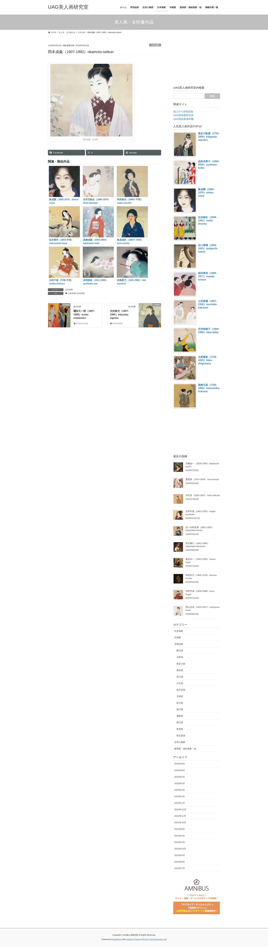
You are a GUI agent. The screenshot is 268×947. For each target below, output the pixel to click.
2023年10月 (180, 849)
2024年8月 (179, 829)
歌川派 (179, 703)
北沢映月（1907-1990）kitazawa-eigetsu (119, 314)
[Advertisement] (196, 62)
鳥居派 (179, 729)
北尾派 (179, 657)
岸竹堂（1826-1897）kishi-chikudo (203, 495)
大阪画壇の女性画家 (76, 293)
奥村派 (179, 670)
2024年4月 (179, 835)
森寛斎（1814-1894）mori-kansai (202, 479)
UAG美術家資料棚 (183, 119)
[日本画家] (59, 314)
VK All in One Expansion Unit (154, 939)
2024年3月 (179, 842)
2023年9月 (179, 855)
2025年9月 (179, 763)
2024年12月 (180, 809)
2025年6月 (179, 777)
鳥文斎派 (180, 735)
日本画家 (155, 45)
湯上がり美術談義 (183, 111)
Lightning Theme (133, 939)
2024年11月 (180, 816)
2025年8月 (179, 770)
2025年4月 (179, 783)
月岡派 (179, 696)
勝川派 (179, 650)
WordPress (116, 939)
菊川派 (179, 709)
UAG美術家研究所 (183, 115)
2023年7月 (179, 868)
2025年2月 (179, 796)
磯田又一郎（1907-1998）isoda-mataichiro (84, 314)
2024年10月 (180, 822)
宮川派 (179, 677)
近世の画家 (179, 742)
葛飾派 (179, 716)
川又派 (179, 683)
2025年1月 (179, 803)
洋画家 (177, 637)
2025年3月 (179, 790)
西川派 (179, 722)
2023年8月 (179, 862)
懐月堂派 (180, 690)
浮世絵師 (178, 644)
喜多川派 (180, 663)
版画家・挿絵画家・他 (185, 748)
